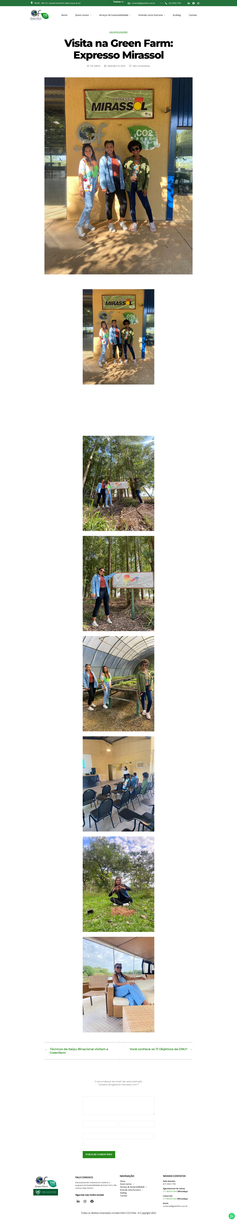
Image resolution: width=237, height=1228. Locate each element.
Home (64, 15)
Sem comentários (141, 66)
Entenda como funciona (150, 15)
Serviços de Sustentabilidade (113, 15)
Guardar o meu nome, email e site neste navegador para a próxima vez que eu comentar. (119, 1145)
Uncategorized (118, 32)
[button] (83, 15)
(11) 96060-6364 (170, 1191)
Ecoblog (177, 15)
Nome (86, 1119)
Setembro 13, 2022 (116, 66)
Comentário (89, 1095)
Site (84, 1131)
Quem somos (82, 15)
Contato (193, 15)
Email (123, 1119)
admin (97, 66)
